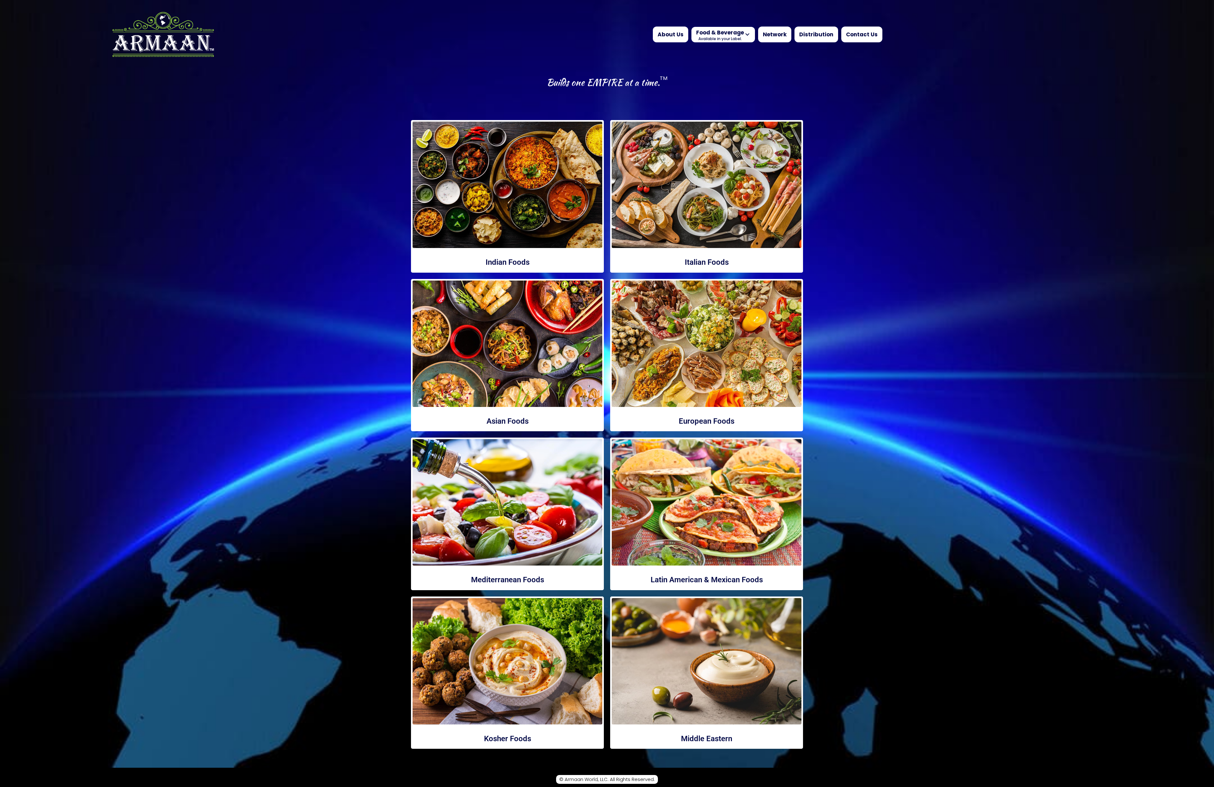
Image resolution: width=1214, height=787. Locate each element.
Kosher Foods (507, 738)
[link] (670, 34)
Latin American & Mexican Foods (707, 579)
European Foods (706, 421)
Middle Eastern (706, 738)
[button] (747, 34)
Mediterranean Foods (507, 579)
